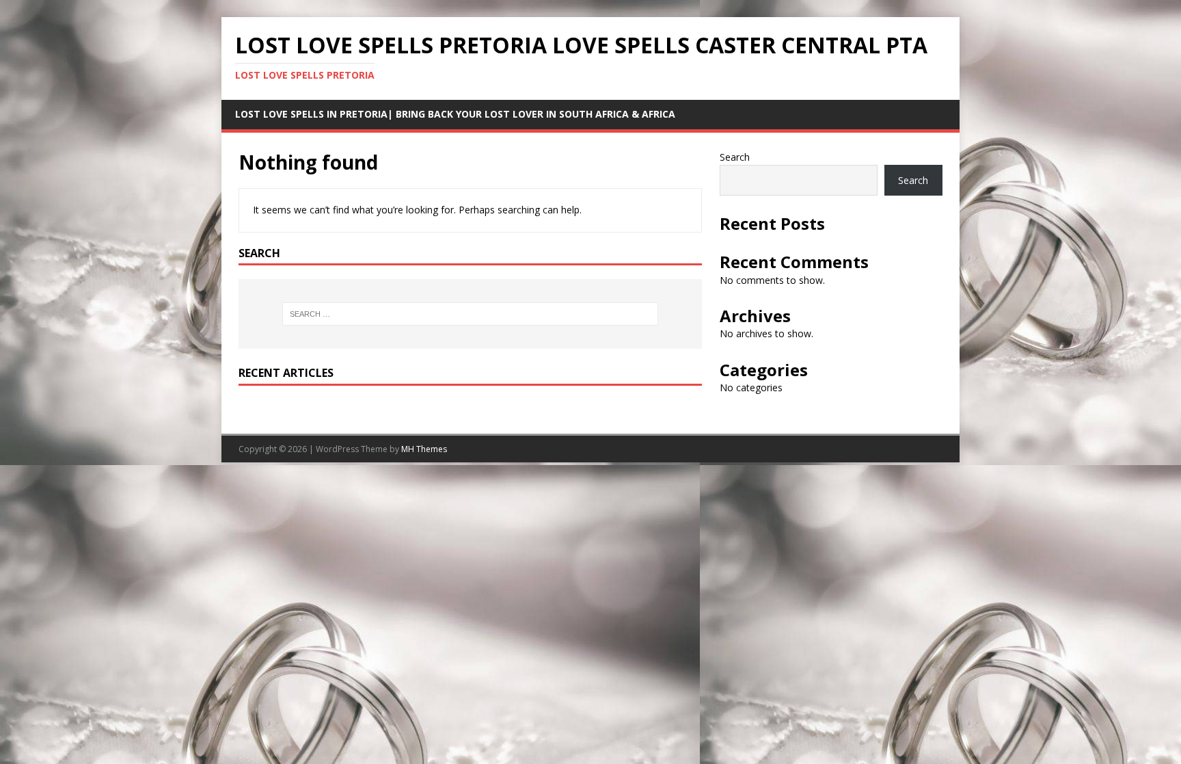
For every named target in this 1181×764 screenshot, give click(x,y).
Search (735, 156)
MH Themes (424, 449)
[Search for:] (470, 314)
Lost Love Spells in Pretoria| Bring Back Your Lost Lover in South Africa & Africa (455, 113)
